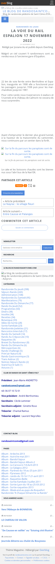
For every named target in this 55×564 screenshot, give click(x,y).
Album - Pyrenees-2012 (13, 473)
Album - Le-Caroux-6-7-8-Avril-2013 (19, 465)
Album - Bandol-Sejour (13, 459)
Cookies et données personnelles (18, 560)
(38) (7, 311)
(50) (10, 308)
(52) (11, 306)
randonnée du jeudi (27, 27)
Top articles (9, 557)
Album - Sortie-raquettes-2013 (17, 487)
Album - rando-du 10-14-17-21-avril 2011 (22, 476)
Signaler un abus (33, 557)
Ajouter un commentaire (25, 228)
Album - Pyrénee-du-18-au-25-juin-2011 (22, 470)
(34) (7, 314)
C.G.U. (45, 557)
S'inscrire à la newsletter (13, 193)
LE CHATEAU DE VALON (14, 519)
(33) (9, 320)
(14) (13, 334)
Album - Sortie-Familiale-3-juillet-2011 (21, 481)
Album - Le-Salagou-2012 (14, 467)
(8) (15, 342)
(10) (15, 336)
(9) (8, 339)
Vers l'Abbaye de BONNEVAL (16, 509)
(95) (15, 297)
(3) (15, 356)
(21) (14, 328)
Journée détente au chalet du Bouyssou (23, 540)
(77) (17, 303)
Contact (20, 557)
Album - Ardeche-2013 (13, 453)
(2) (10, 359)
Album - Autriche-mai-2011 (15, 456)
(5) (12, 350)
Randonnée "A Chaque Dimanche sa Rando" (24, 492)
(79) (11, 300)
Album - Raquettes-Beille (14, 478)
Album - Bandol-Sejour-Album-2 (18, 462)
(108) (12, 294)
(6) (14, 345)
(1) (11, 364)
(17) (14, 331)
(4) (11, 353)
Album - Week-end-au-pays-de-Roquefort (23, 490)
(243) (12, 292)
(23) (11, 325)
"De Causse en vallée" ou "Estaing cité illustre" (27, 530)
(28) (11, 322)
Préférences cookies (42, 560)
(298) (15, 289)
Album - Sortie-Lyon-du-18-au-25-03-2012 (23, 484)
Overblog (44, 550)
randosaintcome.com (23, 555)
